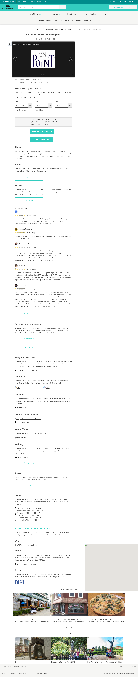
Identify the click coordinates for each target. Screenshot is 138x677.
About (86, 20)
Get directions (28, 347)
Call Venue (41, 139)
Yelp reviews (29, 200)
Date (16, 101)
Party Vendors (91, 14)
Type (73, 20)
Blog (107, 14)
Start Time (39, 101)
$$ (54, 39)
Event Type (72, 14)
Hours (66, 20)
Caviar (29, 485)
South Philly (46, 39)
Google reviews (29, 314)
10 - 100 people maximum (26, 370)
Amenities (58, 20)
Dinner (29, 178)
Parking (41, 20)
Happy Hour (72, 29)
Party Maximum (41, 110)
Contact (93, 20)
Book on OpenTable (28, 338)
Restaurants (22, 437)
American (36, 39)
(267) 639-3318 (22, 422)
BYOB (18, 564)
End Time (58, 101)
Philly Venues (53, 14)
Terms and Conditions (8, 673)
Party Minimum (20, 110)
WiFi (48, 388)
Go (63, 7)
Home (39, 29)
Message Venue (42, 131)
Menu (34, 20)
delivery (29, 477)
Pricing (79, 20)
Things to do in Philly (123, 7)
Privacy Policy (22, 673)
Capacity (49, 20)
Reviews (101, 20)
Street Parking (23, 457)
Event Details (34, 14)
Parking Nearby (29, 463)
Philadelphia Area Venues (54, 29)
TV (18, 388)
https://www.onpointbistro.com (28, 419)
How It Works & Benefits (17, 667)
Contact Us (38, 673)
